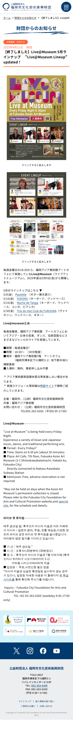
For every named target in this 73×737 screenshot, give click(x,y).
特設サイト (47, 386)
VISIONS (22, 298)
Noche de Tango (27, 303)
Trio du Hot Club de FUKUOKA (37, 311)
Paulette (20, 294)
